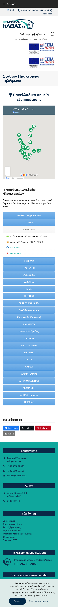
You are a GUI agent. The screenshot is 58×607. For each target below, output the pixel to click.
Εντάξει (17, 601)
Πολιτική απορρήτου (39, 601)
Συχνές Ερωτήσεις (12, 527)
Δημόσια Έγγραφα (12, 530)
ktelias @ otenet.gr (16, 475)
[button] (9, 4)
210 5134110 (13, 500)
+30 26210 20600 (15, 466)
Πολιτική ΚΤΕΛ (10, 540)
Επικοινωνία (9, 520)
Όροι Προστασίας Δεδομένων (17, 533)
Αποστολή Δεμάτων (12, 524)
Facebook (47, 13)
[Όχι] (54, 593)
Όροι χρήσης (9, 536)
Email (46, 10)
